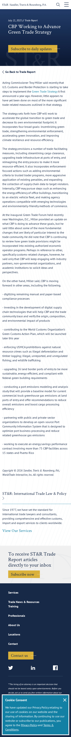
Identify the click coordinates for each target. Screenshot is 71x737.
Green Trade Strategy (44, 91)
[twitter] (11, 668)
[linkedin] (34, 668)
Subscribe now (22, 574)
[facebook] (56, 668)
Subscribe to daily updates (31, 48)
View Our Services (17, 530)
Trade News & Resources (23, 602)
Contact (13, 644)
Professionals (16, 615)
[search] (57, 5)
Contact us (19, 655)
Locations (14, 634)
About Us (14, 625)
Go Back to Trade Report (20, 72)
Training (13, 606)
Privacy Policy (29, 725)
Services (13, 592)
